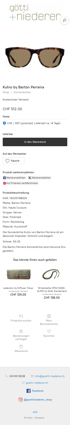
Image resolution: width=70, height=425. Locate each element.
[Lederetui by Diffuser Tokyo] (18, 274)
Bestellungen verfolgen (21, 337)
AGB (35, 412)
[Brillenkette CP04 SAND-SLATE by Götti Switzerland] (51, 274)
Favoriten (49, 335)
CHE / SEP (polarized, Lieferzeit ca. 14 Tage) (33, 123)
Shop (6, 92)
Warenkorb (21, 351)
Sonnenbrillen (22, 92)
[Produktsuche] (65, 20)
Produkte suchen (21, 320)
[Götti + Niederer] (35, 11)
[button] (13, 160)
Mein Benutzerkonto (49, 322)
